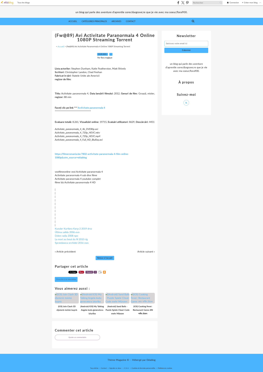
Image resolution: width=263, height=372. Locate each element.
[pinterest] (187, 2)
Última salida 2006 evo (67, 232)
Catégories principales (94, 21)
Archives (116, 21)
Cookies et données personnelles (143, 368)
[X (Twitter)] (183, 2)
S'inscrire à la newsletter (66, 279)
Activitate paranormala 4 (91, 108)
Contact (130, 21)
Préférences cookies (165, 368)
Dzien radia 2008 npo (66, 236)
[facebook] (178, 2)
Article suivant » (146, 252)
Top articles (94, 368)
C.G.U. (126, 368)
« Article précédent (65, 252)
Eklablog (151, 360)
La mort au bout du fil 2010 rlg (71, 239)
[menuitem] (72, 21)
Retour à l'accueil (104, 258)
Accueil (72, 21)
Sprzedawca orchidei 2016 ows (72, 243)
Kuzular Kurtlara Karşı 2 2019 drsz (73, 229)
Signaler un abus (115, 368)
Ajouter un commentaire (77, 337)
